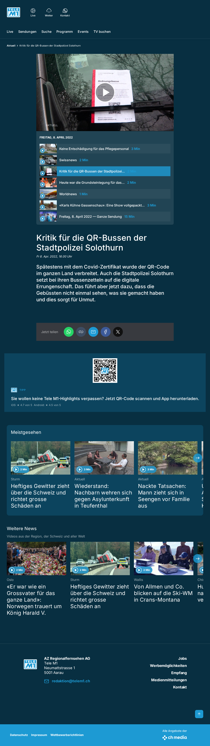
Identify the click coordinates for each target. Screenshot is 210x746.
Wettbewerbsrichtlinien (67, 735)
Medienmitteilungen (169, 680)
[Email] (93, 332)
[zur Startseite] (13, 12)
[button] (81, 332)
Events (83, 31)
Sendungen (27, 31)
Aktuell (11, 45)
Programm (64, 31)
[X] (118, 332)
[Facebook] (106, 332)
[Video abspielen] (105, 92)
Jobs (182, 658)
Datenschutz (19, 735)
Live (10, 31)
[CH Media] (174, 737)
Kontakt (180, 687)
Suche (46, 31)
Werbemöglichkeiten (168, 665)
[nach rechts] (197, 458)
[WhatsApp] (69, 332)
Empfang (179, 673)
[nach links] (12, 458)
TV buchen (102, 31)
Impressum (39, 735)
